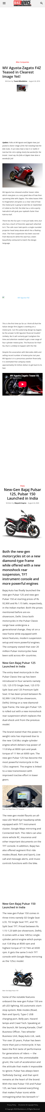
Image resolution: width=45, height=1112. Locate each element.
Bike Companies (22, 62)
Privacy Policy (11, 1105)
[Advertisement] (22, 30)
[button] (41, 3)
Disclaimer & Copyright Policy (28, 1105)
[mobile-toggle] (4, 3)
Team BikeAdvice (20, 81)
